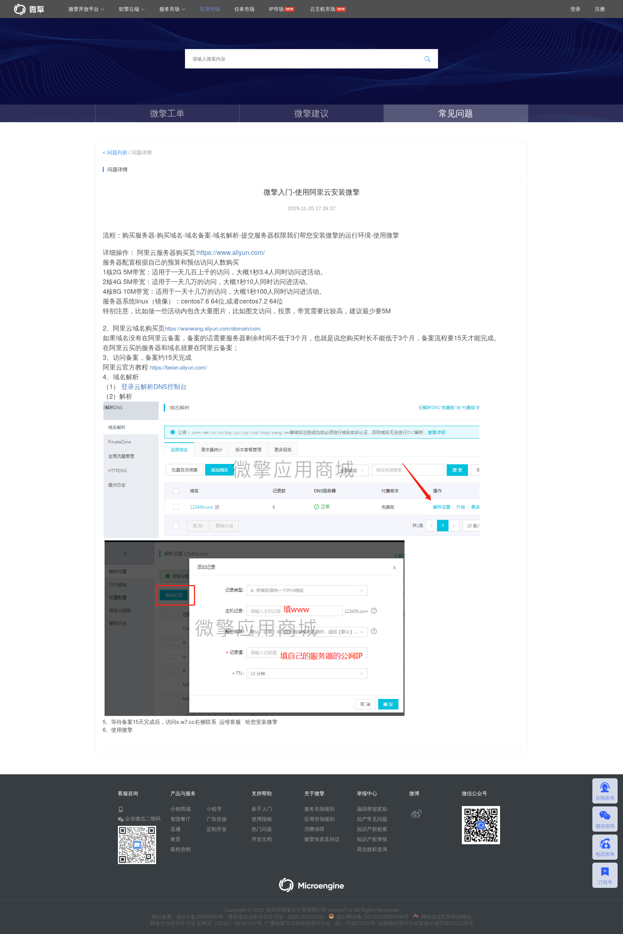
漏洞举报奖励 (372, 809)
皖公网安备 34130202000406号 (371, 917)
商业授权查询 (372, 849)
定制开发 (217, 829)
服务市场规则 (319, 809)
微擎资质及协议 (322, 839)
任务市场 (244, 9)
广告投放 (217, 819)
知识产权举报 (372, 839)
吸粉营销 (181, 849)
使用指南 (262, 819)
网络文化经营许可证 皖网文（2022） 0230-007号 (206, 923)
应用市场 (210, 9)
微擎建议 (311, 113)
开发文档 (262, 839)
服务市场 (170, 9)
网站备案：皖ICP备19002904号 (188, 917)
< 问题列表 (115, 152)
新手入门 (262, 809)
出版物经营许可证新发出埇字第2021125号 (424, 923)
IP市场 (276, 9)
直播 (176, 829)
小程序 (214, 809)
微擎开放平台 (84, 9)
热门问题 (262, 829)
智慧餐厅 (181, 819)
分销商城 (181, 809)
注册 (600, 9)
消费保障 (314, 829)
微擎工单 (167, 113)
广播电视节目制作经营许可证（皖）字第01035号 (318, 923)
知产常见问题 (372, 819)
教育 (176, 839)
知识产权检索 (372, 829)
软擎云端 (130, 9)
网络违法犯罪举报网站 (444, 917)
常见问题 (455, 113)
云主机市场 (322, 9)
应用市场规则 (319, 819)
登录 (575, 9)
